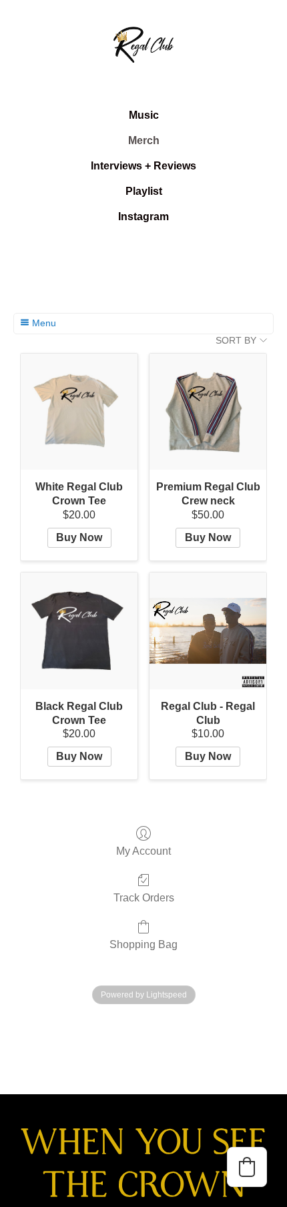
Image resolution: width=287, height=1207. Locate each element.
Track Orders (143, 897)
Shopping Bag (143, 944)
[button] (247, 1167)
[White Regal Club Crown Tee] (79, 412)
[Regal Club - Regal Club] (208, 630)
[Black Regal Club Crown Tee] (79, 630)
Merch (144, 140)
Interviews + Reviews (143, 165)
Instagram (143, 216)
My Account (143, 851)
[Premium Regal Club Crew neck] (208, 412)
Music (144, 115)
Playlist (143, 191)
